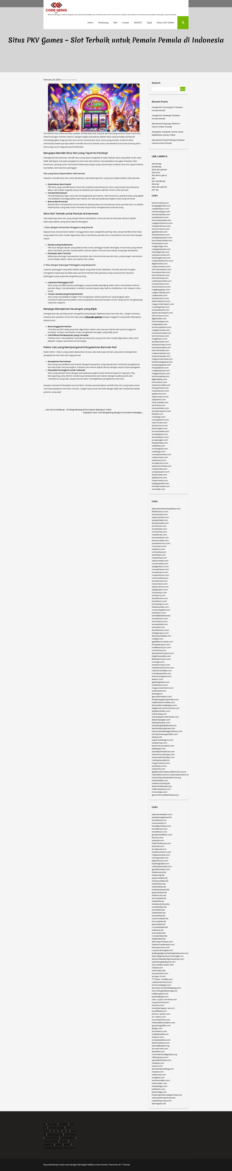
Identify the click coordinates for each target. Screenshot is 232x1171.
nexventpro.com (160, 583)
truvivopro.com (159, 546)
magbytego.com (160, 246)
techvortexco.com (161, 229)
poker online (70, 1134)
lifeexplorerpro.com (161, 659)
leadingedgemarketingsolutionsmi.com (170, 953)
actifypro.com (158, 595)
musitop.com (158, 1063)
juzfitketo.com (158, 1089)
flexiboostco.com (160, 511)
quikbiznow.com (159, 477)
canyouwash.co (159, 823)
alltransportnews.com (162, 941)
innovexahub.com (160, 537)
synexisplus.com (159, 529)
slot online (52, 1124)
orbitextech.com (160, 685)
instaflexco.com (159, 601)
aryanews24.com (160, 973)
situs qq (155, 184)
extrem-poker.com (161, 1014)
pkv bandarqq (158, 181)
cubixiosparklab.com (161, 281)
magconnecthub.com (162, 359)
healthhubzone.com (161, 843)
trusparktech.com (160, 575)
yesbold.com (158, 840)
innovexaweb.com (160, 431)
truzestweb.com (159, 469)
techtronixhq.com (160, 203)
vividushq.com (158, 445)
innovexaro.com (159, 382)
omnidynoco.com (160, 463)
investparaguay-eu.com (163, 1008)
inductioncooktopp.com (163, 754)
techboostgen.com (161, 211)
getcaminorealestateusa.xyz (165, 795)
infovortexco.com (160, 315)
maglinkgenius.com (161, 289)
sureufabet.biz (158, 915)
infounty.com (158, 1005)
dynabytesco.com (160, 630)
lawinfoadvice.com (161, 1042)
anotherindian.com (161, 1080)
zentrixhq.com (158, 405)
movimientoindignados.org (164, 1054)
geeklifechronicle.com (162, 641)
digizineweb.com (159, 263)
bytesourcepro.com (161, 344)
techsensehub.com (161, 214)
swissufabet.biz (159, 886)
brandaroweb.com (161, 486)
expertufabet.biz (160, 878)
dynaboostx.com (160, 598)
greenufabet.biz (159, 892)
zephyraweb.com (160, 560)
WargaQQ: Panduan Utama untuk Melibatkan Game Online (167, 133)
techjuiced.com (159, 849)
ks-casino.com (159, 1016)
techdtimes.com (159, 829)
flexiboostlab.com (160, 607)
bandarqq (156, 166)
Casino (125, 22)
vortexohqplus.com (161, 610)
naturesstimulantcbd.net (163, 1097)
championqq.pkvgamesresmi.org (59, 1148)
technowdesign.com (161, 985)
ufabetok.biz (157, 930)
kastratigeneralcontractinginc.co (167, 956)
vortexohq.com (159, 650)
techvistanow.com (160, 275)
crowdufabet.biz (159, 936)
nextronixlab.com (160, 402)
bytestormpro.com (161, 664)
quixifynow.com (159, 393)
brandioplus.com (160, 434)
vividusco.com (158, 549)
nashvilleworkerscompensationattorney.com (173, 774)
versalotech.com (160, 618)
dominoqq (156, 163)
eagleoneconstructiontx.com (165, 708)
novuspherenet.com (161, 454)
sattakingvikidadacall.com (164, 725)
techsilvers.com (159, 1031)
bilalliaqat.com (159, 748)
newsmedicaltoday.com (163, 757)
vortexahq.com (159, 552)
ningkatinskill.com (160, 1034)
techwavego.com (160, 321)
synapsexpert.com (161, 471)
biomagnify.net (159, 1103)
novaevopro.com (160, 572)
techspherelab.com (161, 347)
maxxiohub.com (159, 557)
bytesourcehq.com (161, 255)
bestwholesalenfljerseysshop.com (168, 959)
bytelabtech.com (160, 217)
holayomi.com (158, 769)
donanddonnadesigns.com (164, 705)
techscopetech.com (161, 327)
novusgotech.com (160, 419)
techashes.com (159, 820)
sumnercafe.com (160, 1048)
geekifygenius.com (160, 682)
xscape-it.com (159, 976)
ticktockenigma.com (161, 676)
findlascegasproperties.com (165, 699)
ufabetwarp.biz (159, 872)
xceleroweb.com (160, 480)
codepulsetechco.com (162, 260)
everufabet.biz (159, 933)
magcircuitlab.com (161, 292)
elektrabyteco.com (161, 301)
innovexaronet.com (161, 272)
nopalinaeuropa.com (162, 1100)
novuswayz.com (159, 592)
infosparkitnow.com (161, 226)
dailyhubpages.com (161, 719)
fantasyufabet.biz (160, 881)
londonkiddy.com (160, 780)
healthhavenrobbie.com (163, 702)
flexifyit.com (157, 414)
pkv (153, 178)
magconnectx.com (161, 763)
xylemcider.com (159, 1083)
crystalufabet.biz (160, 927)
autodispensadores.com (163, 751)
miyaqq (58, 1144)
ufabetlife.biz (158, 901)
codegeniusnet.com (161, 249)
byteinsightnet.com (161, 257)
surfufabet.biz (158, 909)
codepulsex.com (159, 324)
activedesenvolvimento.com (165, 716)
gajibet (67, 1144)
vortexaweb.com (160, 563)
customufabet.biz (160, 918)
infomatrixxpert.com (161, 269)
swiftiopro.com (159, 612)
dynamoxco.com (160, 425)
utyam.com (157, 1066)
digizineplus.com (159, 379)
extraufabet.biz (159, 898)
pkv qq (155, 189)
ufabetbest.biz (159, 912)
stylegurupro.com (160, 633)
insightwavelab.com (161, 656)
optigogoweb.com (160, 483)
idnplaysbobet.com (161, 722)
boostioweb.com (160, 514)
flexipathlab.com (160, 443)
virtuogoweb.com (160, 857)
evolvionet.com (159, 526)
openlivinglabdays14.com (164, 962)
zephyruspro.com (160, 396)
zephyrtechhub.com (161, 466)
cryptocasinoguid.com (162, 950)
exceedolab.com (160, 624)
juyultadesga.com (160, 996)
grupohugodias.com (161, 1025)
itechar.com (157, 837)
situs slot (156, 172)
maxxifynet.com (159, 534)
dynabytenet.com (160, 341)
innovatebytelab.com (162, 240)
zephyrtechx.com (160, 586)
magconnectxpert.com (163, 304)
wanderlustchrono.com (163, 667)
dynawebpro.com (160, 437)
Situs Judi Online (165, 22)
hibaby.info (157, 737)
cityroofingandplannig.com (164, 990)
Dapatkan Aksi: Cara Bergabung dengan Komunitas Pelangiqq (113, 412)
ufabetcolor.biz (159, 895)
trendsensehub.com (161, 673)
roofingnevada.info (161, 760)
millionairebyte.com (161, 789)
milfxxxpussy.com (160, 1057)
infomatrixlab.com (160, 350)
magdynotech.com (161, 373)
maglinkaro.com (159, 338)
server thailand (52, 1137)
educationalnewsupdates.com (166, 508)
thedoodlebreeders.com (163, 1022)
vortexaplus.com (160, 448)
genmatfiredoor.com (162, 696)
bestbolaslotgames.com (163, 728)
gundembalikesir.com (162, 834)
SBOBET (138, 22)
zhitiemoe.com (159, 1074)
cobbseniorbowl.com (162, 982)
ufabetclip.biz (158, 875)
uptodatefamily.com (161, 1060)
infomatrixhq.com (160, 278)
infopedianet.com (160, 367)
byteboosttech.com (161, 852)
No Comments (70, 79)
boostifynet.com (159, 581)
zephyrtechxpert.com (162, 312)
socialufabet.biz (159, 907)
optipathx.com (159, 399)
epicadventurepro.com (163, 653)
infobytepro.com (160, 243)
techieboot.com (159, 831)
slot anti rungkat (56, 1127)
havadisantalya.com (161, 826)
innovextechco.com (161, 286)
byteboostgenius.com (162, 362)
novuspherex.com (160, 569)
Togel (149, 22)
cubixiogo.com (158, 451)
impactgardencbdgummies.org (167, 1095)
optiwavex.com (159, 460)
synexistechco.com (161, 543)
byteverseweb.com (161, 356)
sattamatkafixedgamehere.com (167, 731)
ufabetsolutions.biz (161, 904)
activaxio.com (158, 627)
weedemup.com (159, 743)
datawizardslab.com (161, 636)
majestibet (49, 1144)
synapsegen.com (160, 440)
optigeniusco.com (160, 566)
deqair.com (157, 1028)
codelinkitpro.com (160, 208)
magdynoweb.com (161, 330)
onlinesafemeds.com (162, 866)
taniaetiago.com (159, 1086)
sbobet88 (63, 1124)
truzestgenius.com (160, 307)
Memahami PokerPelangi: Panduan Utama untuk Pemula (168, 142)
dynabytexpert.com (161, 411)
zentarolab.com (159, 474)
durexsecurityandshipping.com (166, 988)
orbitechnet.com (160, 457)
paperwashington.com (162, 740)
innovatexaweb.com (161, 220)
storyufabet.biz (159, 921)
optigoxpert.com (160, 589)
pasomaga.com (159, 1092)
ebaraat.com (158, 846)
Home (90, 22)
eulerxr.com (157, 679)
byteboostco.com (160, 298)
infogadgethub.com (161, 205)
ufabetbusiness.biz (160, 889)
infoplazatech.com (161, 234)
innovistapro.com (160, 604)
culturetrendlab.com (162, 670)
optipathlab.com (160, 520)
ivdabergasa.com (160, 993)
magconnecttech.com (162, 688)
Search (156, 83)
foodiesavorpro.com (161, 647)
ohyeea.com (158, 1071)
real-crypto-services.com (164, 999)
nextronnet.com (159, 422)
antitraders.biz (159, 970)
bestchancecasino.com (163, 745)
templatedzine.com (161, 1040)
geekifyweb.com (159, 231)
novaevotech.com (160, 284)
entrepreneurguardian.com (165, 734)
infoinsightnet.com (160, 252)
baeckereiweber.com (162, 814)
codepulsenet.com (161, 370)
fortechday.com (159, 792)
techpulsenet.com (160, 310)
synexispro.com (159, 766)
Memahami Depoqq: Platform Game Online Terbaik (166, 125)
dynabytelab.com (160, 523)
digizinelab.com (159, 318)
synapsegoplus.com (161, 364)
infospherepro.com (161, 644)
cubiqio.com (157, 638)
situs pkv (63, 1141)
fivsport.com (158, 1037)
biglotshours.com (160, 860)
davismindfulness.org (162, 786)
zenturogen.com (159, 428)
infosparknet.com (160, 388)
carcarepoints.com (161, 1019)
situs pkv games (159, 169)
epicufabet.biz (158, 924)
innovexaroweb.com (161, 333)
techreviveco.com (160, 336)
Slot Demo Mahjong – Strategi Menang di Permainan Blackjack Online (77, 409)
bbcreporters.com (161, 947)
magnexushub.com (161, 855)
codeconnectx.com (161, 266)
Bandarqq (103, 22)
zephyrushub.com (160, 517)
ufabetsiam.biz (159, 883)
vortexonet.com (159, 531)
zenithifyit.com (159, 555)
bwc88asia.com (159, 1011)
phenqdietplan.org (160, 1045)
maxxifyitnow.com (160, 390)
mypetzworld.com (160, 1002)
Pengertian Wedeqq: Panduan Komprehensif (166, 117)
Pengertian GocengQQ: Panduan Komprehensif (167, 109)
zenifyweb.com (159, 690)
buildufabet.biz (159, 938)
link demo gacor (159, 175)
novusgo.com (158, 662)
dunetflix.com (158, 1051)
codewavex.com (159, 295)
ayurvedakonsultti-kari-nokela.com (163, 966)
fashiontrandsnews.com (163, 944)
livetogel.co (157, 693)
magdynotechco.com (162, 223)
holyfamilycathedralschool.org (166, 777)
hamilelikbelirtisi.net (161, 615)
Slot (115, 22)
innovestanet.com (160, 408)
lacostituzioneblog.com (163, 1069)
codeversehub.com (161, 353)
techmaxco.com (159, 621)
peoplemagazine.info (162, 817)
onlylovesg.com (159, 714)
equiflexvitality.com (161, 711)
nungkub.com (158, 1077)
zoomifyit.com (158, 489)
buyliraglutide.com (160, 863)
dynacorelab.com (160, 540)
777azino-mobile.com (162, 979)
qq (45, 1124)
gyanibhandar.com (161, 869)
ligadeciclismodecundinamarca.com (169, 771)
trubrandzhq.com (160, 578)
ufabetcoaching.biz (161, 783)
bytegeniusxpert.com (162, 237)
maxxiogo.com (159, 417)
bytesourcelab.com (161, 385)
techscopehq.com (160, 376)
